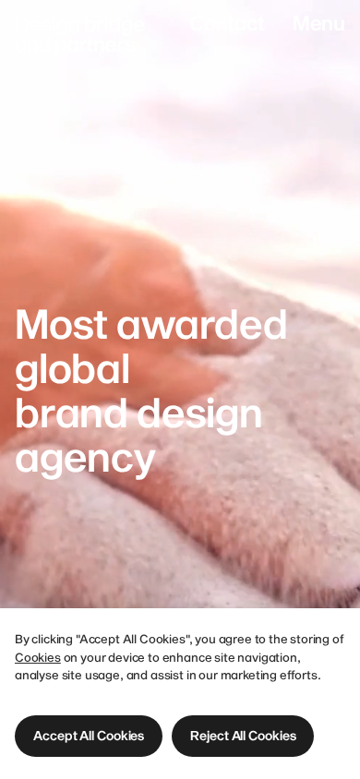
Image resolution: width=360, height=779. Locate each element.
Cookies (38, 657)
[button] (88, 736)
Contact (227, 22)
